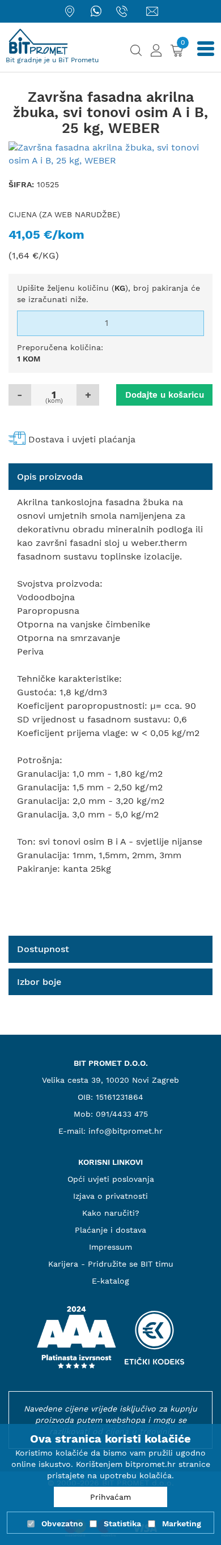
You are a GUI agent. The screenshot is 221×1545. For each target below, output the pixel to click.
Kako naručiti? (110, 1212)
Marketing (181, 1523)
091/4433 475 (122, 1113)
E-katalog (110, 1280)
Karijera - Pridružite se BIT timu (110, 1263)
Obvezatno (62, 1523)
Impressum (110, 1246)
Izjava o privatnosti (110, 1195)
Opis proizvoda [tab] (50, 476)
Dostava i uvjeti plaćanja (81, 439)
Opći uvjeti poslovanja (110, 1179)
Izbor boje (39, 981)
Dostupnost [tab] (43, 949)
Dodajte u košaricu (164, 395)
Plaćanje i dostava (110, 1229)
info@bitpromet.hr (125, 1130)
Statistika (122, 1523)
